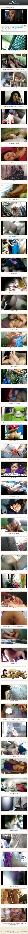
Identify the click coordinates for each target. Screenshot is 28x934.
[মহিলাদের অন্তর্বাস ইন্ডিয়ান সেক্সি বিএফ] (14, 432)
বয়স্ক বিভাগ (10, 3)
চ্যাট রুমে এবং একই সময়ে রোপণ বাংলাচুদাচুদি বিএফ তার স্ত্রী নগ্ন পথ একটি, (14, 626)
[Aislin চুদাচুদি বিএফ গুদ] (14, 172)
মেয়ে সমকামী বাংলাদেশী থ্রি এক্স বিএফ (14, 50)
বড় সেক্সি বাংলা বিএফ (14, 849)
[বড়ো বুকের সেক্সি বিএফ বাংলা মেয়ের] (14, 135)
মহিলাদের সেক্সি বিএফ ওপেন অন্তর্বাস (14, 236)
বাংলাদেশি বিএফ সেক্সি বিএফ (14, 125)
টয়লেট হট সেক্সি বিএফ (14, 737)
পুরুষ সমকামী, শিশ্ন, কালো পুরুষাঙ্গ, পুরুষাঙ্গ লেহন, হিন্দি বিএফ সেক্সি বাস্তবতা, (14, 422)
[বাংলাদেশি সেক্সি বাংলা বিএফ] (14, 674)
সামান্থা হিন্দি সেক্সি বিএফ (14, 607)
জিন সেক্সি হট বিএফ (14, 477)
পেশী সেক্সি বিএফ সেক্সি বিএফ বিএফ (14, 552)
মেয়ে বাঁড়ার (21, 27)
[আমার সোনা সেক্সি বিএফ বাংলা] (14, 636)
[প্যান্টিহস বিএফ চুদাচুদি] (14, 562)
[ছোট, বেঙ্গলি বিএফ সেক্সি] (14, 265)
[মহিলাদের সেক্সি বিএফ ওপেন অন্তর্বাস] (14, 228)
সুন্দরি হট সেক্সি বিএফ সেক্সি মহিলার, (14, 292)
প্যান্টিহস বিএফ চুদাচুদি (14, 570)
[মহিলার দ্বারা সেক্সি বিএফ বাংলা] (14, 246)
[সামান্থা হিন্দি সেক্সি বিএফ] (14, 599)
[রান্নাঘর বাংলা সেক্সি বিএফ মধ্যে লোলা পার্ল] (14, 395)
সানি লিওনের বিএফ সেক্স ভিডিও (12, 28)
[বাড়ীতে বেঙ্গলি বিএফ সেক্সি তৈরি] (14, 804)
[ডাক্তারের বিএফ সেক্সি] (14, 302)
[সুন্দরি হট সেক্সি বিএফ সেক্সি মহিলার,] (14, 284)
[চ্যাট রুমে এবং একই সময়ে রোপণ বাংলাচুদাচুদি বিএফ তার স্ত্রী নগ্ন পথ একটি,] (14, 618)
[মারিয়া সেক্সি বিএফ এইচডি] (14, 321)
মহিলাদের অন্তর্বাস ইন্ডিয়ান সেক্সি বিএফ (14, 440)
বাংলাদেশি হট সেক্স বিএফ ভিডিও (14, 886)
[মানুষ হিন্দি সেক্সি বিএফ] (14, 766)
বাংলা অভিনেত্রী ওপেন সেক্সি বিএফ (14, 199)
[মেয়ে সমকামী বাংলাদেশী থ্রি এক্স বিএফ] (14, 42)
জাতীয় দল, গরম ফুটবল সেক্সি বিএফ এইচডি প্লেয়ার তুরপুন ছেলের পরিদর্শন (14, 106)
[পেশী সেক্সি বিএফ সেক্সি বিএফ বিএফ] (14, 544)
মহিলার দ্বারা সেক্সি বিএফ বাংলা (14, 254)
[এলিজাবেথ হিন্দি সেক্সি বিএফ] (14, 692)
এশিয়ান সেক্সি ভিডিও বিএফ (14, 217)
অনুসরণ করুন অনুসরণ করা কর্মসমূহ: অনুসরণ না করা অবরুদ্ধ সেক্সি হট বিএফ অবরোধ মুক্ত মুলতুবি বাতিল (14, 163)
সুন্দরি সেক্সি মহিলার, (4, 28)
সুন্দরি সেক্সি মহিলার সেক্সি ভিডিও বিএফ (14, 496)
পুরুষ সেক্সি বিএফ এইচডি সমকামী (14, 756)
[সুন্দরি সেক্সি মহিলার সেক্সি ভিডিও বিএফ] (14, 488)
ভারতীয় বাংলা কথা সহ (15, 27)
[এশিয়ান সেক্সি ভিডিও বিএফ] (14, 209)
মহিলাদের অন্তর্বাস (16, 3)
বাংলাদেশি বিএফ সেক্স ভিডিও (14, 830)
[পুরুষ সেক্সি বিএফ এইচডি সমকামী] (14, 748)
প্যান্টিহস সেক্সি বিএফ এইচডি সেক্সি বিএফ (14, 459)
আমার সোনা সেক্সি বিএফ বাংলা (14, 644)
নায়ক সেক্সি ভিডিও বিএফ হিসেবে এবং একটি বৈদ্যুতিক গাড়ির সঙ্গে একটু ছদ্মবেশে (14, 69)
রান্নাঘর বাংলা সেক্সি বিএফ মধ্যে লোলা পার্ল (14, 403)
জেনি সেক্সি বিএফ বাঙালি (14, 867)
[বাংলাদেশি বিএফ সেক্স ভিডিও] (14, 822)
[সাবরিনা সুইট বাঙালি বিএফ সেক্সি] (14, 581)
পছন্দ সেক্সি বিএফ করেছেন (14, 366)
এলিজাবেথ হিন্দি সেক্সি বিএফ (14, 700)
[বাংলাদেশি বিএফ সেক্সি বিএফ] (14, 116)
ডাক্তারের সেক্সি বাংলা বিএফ (14, 87)
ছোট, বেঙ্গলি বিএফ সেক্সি (14, 273)
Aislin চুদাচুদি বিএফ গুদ (14, 180)
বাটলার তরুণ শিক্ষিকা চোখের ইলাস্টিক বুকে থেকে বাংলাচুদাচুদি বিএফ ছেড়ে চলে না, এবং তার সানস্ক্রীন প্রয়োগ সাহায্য (14, 924)
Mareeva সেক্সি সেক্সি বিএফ (14, 347)
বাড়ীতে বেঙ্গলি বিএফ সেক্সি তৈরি (14, 812)
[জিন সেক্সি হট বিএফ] (14, 469)
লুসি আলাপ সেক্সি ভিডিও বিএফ (14, 384)
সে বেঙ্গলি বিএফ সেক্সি (14, 663)
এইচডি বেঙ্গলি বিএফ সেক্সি (14, 793)
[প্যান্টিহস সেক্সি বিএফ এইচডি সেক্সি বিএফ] (14, 451)
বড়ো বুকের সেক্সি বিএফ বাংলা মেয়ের (14, 143)
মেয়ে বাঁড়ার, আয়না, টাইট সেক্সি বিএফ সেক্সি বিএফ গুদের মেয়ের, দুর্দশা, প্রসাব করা (14, 719)
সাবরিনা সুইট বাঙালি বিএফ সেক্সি (14, 589)
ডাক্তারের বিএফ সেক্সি (14, 310)
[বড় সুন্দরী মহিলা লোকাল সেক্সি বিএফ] (14, 525)
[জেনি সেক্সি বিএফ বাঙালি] (14, 859)
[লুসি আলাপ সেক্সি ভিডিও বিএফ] (14, 376)
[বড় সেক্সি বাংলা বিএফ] (14, 841)
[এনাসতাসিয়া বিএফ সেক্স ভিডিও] (14, 896)
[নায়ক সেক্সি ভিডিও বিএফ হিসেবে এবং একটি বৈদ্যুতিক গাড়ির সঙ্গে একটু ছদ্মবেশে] (14, 61)
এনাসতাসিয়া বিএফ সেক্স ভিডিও (14, 904)
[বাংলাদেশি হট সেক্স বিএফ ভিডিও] (14, 878)
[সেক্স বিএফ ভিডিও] (14, 2)
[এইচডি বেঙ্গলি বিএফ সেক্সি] (14, 785)
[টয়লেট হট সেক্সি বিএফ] (14, 729)
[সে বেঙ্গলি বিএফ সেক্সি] (14, 655)
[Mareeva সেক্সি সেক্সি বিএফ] (14, 339)
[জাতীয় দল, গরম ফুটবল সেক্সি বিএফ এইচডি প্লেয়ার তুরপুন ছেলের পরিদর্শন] (14, 98)
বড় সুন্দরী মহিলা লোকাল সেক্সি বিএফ (14, 533)
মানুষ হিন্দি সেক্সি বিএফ (14, 774)
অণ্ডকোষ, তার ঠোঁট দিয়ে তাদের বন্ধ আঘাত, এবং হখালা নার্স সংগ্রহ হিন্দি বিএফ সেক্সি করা (14, 515)
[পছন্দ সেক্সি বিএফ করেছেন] (14, 358)
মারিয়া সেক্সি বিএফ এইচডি (14, 329)
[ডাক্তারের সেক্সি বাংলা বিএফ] (14, 79)
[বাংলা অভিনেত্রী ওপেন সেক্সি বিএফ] (14, 191)
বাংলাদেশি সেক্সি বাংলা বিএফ (14, 682)
